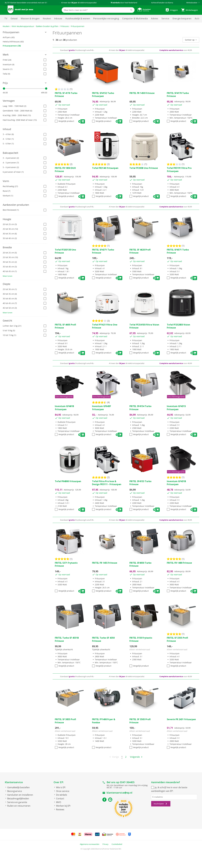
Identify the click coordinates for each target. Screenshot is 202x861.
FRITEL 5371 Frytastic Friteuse (66, 564)
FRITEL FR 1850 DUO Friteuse (65, 169)
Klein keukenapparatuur (23, 26)
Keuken (47, 18)
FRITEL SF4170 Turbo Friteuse (178, 95)
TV (5, 18)
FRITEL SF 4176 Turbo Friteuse (66, 95)
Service (165, 18)
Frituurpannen (77, 26)
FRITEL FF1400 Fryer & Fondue (103, 721)
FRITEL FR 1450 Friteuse (142, 93)
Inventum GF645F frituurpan (101, 408)
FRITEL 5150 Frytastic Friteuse (140, 639)
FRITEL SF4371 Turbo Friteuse (103, 251)
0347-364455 (127, 782)
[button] (25, 32)
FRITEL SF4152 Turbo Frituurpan (103, 95)
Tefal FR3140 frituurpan (105, 168)
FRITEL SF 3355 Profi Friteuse (177, 639)
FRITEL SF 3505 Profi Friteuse (140, 721)
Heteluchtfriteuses (13, 41)
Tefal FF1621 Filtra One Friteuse (104, 326)
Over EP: (59, 782)
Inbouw (58, 18)
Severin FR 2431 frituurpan (181, 719)
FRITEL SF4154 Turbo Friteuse (140, 408)
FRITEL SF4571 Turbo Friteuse (178, 251)
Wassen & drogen (30, 18)
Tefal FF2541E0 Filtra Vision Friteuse (144, 326)
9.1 (46, 2)
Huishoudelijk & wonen (77, 18)
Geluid (14, 18)
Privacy (105, 844)
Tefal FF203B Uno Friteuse (143, 168)
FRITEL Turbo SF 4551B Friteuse (67, 639)
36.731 (7, 2)
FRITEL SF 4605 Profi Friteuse (65, 326)
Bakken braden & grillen (47, 26)
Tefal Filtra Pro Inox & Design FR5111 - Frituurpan (106, 483)
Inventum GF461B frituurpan (64, 408)
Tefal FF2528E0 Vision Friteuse (178, 326)
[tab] (25, 32)
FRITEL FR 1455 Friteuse (104, 562)
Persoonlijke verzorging (106, 18)
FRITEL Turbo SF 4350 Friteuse (103, 639)
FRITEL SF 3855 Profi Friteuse (65, 721)
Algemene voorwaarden (89, 844)
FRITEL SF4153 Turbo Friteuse (140, 483)
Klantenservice (14, 782)
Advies (154, 18)
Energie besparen (182, 18)
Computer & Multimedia (135, 18)
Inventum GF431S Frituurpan (176, 408)
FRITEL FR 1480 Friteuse (179, 562)
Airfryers (9, 37)
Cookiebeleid (117, 844)
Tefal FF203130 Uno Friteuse (65, 251)
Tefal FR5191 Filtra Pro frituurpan (179, 169)
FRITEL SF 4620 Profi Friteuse (140, 251)
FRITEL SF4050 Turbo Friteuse (140, 564)
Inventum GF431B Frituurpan (176, 483)
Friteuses (64, 26)
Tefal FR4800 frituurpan (68, 481)
